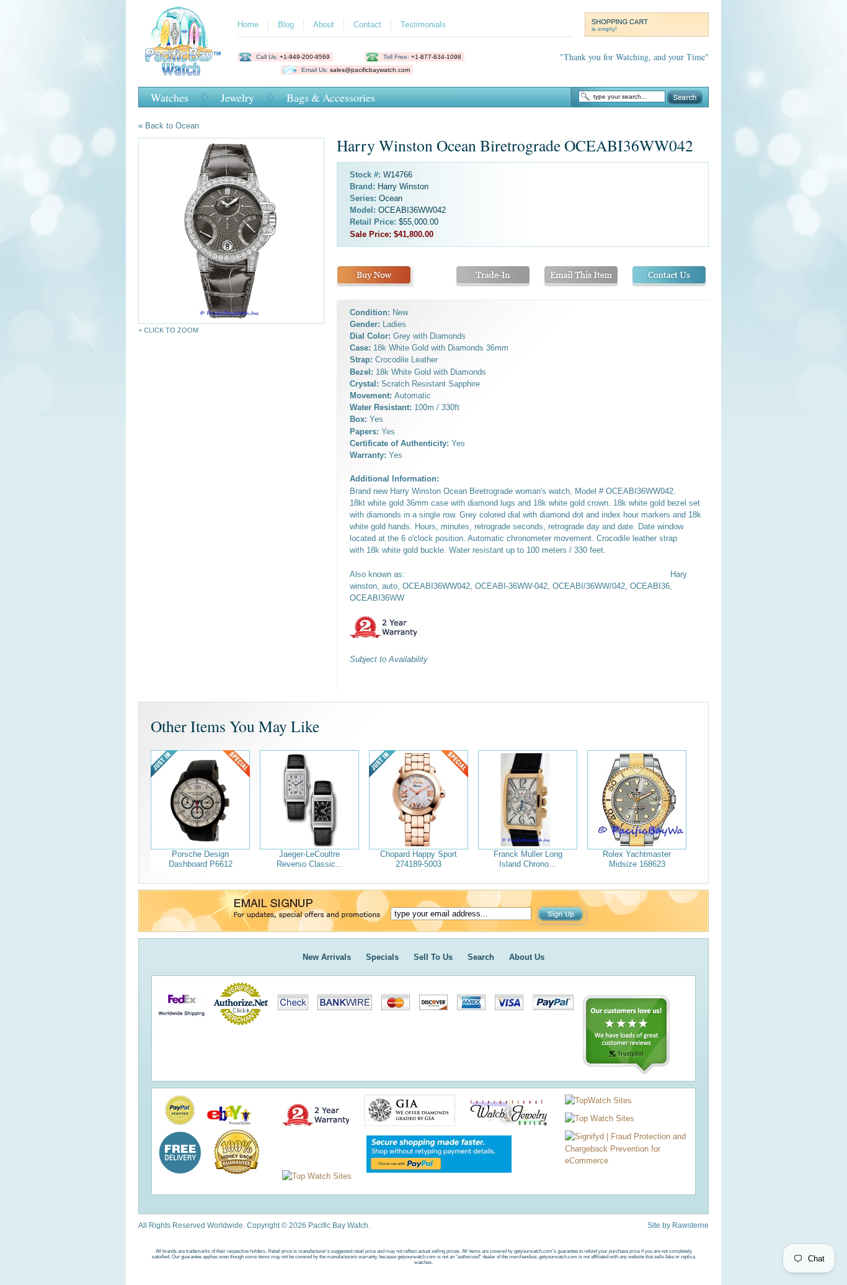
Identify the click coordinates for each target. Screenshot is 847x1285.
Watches (169, 97)
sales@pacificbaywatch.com (370, 69)
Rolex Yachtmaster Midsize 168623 (637, 859)
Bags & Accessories (330, 97)
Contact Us (669, 276)
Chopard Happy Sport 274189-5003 (418, 859)
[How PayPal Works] (433, 1176)
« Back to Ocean (168, 125)
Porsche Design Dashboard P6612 (201, 859)
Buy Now (374, 276)
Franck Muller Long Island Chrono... (528, 859)
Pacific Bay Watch (182, 41)
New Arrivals (327, 957)
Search (685, 97)
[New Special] (200, 799)
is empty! (604, 28)
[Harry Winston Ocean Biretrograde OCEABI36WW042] (231, 231)
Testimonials (423, 24)
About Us (526, 957)
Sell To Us (433, 957)
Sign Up (561, 915)
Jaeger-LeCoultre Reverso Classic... (310, 859)
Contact (367, 24)
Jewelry (237, 97)
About (323, 24)
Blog (286, 24)
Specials (382, 957)
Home (248, 24)
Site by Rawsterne (678, 1225)
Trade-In (493, 276)
